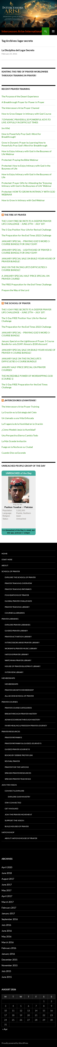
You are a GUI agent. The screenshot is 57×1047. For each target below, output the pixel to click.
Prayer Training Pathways (18, 589)
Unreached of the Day (15, 530)
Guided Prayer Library (16, 630)
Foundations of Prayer (17, 595)
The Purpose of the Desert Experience (20, 96)
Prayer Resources (11, 731)
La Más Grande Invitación (14, 441)
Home (4, 553)
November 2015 (10, 965)
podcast (18, 533)
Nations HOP (8, 832)
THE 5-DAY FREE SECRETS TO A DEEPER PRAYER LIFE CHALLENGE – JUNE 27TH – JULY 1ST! (26, 222)
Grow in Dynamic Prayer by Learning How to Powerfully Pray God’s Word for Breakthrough (24, 144)
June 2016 (7, 930)
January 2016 (8, 953)
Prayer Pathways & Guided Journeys (23, 743)
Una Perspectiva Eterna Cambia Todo (20, 435)
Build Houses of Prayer (17, 826)
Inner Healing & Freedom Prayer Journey (26, 725)
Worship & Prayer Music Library (21, 648)
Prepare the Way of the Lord (15, 290)
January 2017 (8, 913)
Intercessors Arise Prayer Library (22, 642)
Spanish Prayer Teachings (18, 779)
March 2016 (8, 942)
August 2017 (8, 878)
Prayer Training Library (17, 607)
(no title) (6, 128)
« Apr (5, 1029)
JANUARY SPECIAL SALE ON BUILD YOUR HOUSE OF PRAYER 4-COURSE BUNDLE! (28, 351)
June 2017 (7, 884)
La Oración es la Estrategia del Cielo (19, 412)
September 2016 (10, 919)
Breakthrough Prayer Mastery (21, 713)
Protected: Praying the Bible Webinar (20, 160)
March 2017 (8, 901)
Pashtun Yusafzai (12, 507)
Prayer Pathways (13, 737)
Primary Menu (53, 31)
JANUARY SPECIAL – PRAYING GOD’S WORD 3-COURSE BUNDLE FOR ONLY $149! (26, 242)
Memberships (8, 678)
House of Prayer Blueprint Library (23, 666)
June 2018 (7, 873)
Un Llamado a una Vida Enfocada (18, 418)
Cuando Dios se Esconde (14, 452)
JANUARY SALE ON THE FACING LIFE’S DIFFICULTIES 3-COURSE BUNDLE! (21, 360)
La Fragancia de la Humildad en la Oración (22, 424)
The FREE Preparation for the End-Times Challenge (26, 284)
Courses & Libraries (15, 613)
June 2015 (7, 977)
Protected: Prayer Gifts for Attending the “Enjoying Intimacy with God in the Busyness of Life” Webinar (27, 184)
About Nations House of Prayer (21, 838)
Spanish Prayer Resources (18, 773)
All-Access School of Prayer (19, 696)
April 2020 (7, 867)
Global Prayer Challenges (18, 601)
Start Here (7, 559)
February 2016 (9, 948)
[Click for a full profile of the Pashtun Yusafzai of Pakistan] (18, 490)
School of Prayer (11, 571)
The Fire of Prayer (15, 214)
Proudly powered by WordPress (15, 1043)
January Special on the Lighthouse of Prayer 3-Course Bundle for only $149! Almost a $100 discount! (28, 342)
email (28, 530)
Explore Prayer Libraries (17, 625)
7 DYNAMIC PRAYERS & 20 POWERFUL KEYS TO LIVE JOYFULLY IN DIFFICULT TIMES (26, 121)
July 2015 (6, 971)
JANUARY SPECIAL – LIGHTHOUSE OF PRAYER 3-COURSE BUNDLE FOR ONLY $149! (27, 251)
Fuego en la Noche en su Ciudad (17, 447)
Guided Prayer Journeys (17, 749)
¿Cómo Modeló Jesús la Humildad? (19, 429)
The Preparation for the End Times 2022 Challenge (26, 235)
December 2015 (9, 959)
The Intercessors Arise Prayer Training (20, 406)
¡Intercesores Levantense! (20, 400)
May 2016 (6, 936)
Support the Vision (14, 820)
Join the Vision (9, 785)
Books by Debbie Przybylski (19, 755)
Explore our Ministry (19, 797)
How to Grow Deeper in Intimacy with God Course (26, 113)
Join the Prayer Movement (18, 814)
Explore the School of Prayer (20, 577)
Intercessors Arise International (22, 31)
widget (27, 533)
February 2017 (9, 907)
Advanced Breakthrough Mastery (22, 719)
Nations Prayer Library (17, 654)
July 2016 (6, 925)
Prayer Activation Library (18, 636)
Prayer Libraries (10, 619)
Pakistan (28, 507)
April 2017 (7, 896)
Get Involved (11, 808)
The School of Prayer (17, 303)
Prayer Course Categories (18, 708)
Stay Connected (13, 802)
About (5, 565)
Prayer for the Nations (17, 767)
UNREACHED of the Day (19, 473)
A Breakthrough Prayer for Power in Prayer (23, 102)
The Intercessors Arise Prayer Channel (20, 108)
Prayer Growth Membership (19, 690)
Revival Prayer (12, 761)
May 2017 (6, 890)
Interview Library (14, 672)
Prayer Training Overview (18, 583)
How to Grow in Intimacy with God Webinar (23, 200)
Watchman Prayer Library (18, 660)
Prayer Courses (10, 702)
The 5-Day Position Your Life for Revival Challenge (26, 229)
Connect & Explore (14, 791)
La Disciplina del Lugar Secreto (18, 50)
